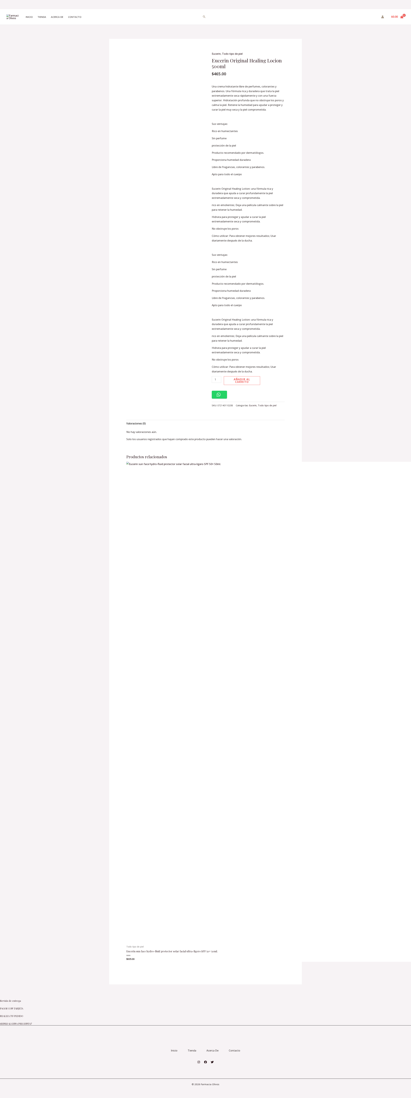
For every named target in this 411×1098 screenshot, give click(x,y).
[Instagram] (198, 1062)
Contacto (74, 16)
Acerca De (57, 16)
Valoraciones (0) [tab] (136, 423)
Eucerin (216, 54)
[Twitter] (212, 1062)
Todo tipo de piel (232, 54)
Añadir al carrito (242, 381)
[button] (219, 395)
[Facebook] (205, 1062)
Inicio (29, 16)
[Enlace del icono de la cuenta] (382, 16)
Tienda (42, 16)
